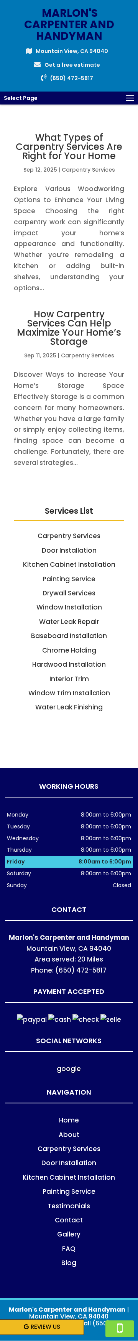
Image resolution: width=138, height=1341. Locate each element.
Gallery (68, 1234)
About (69, 1134)
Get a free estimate (72, 65)
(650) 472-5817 (71, 78)
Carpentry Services (88, 170)
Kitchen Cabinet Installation (69, 1177)
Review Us (45, 1327)
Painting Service (69, 1191)
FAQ (69, 1248)
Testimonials (69, 1206)
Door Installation (68, 1162)
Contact (69, 1220)
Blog (68, 1262)
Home (69, 1120)
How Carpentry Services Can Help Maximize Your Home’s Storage (69, 328)
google (69, 1068)
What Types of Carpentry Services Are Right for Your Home (69, 146)
